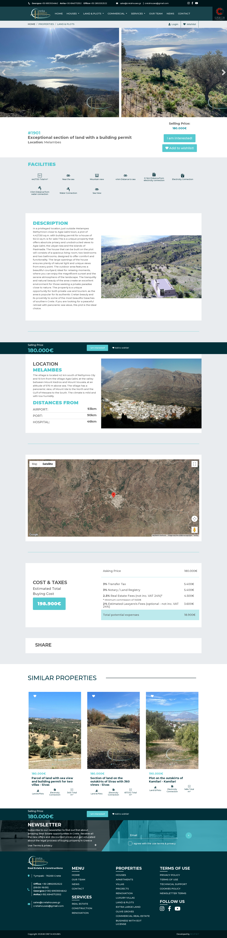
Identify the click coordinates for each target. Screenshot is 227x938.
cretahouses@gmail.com (157, 3)
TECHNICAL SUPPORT (173, 884)
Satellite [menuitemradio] (47, 464)
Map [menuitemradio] (34, 464)
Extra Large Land (128, 906)
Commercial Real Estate (133, 915)
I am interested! (179, 138)
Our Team (156, 13)
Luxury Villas (125, 897)
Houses (121, 875)
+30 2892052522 (99, 3)
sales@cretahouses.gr (130, 3)
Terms (196, 535)
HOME (76, 875)
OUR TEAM (78, 879)
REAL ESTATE (80, 903)
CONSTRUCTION (82, 908)
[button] (32, 730)
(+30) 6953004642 (56, 890)
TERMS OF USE (169, 879)
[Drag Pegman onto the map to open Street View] (194, 530)
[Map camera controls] (194, 519)
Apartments (124, 879)
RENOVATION (80, 912)
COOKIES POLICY (170, 888)
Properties (46, 24)
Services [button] (137, 13)
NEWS (170, 13)
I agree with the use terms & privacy (154, 843)
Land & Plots (65, 24)
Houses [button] (72, 13)
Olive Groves (125, 911)
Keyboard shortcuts (159, 535)
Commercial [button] (116, 13)
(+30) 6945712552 (50, 894)
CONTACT (184, 13)
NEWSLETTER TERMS (173, 893)
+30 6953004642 (50, 3)
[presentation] (3, 72)
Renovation (124, 893)
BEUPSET (194, 934)
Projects (122, 888)
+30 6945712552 (74, 3)
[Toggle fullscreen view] (194, 464)
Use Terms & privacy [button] (40, 845)
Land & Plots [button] (92, 13)
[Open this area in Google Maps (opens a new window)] (34, 535)
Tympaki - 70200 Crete (47, 875)
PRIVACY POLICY (170, 875)
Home (59, 13)
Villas (120, 884)
